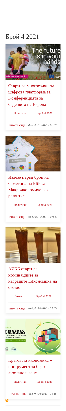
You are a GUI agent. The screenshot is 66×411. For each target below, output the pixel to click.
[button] (59, 6)
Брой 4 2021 (44, 113)
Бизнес (19, 296)
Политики (20, 113)
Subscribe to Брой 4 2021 (7, 400)
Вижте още (17, 125)
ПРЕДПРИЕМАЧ (13, 10)
